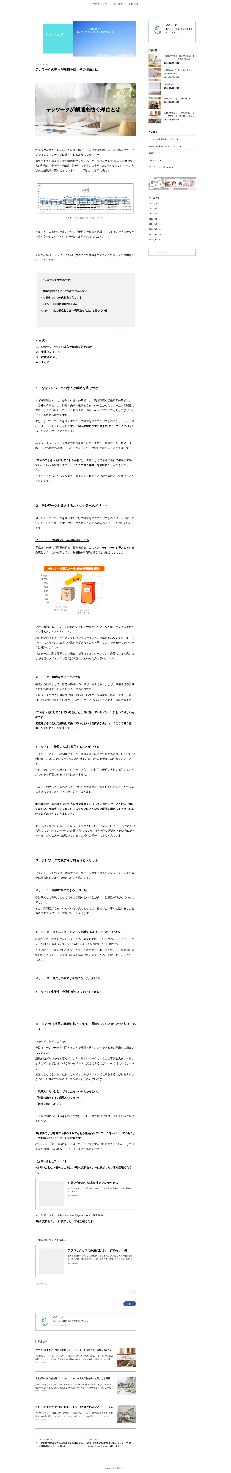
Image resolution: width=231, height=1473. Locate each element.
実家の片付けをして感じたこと (177, 98)
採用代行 (154, 153)
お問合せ (133, 4)
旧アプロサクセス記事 (161, 167)
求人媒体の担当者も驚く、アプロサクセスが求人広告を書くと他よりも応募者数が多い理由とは (82, 1378)
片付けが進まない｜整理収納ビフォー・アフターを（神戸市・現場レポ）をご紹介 (76, 1349)
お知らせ (155, 160)
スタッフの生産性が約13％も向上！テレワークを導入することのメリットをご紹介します (79, 1406)
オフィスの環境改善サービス (163, 139)
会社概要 (118, 4)
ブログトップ (100, 4)
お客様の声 (169, 84)
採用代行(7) (40, 1283)
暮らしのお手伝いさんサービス (165, 146)
